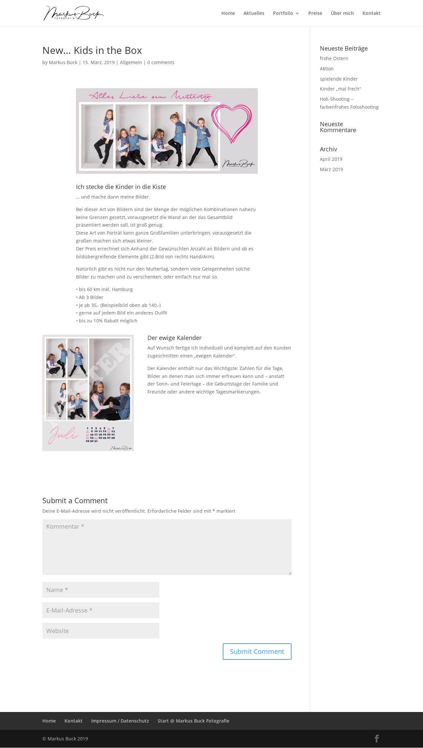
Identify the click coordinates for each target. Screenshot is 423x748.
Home (228, 13)
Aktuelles (254, 13)
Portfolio (283, 13)
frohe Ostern (334, 58)
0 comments (160, 62)
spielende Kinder (339, 79)
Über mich (342, 13)
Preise (315, 13)
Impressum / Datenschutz (120, 721)
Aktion (327, 68)
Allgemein (131, 62)
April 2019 (331, 159)
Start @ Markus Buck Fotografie (193, 721)
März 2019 (331, 169)
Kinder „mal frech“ (340, 89)
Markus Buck (63, 62)
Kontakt (372, 13)
